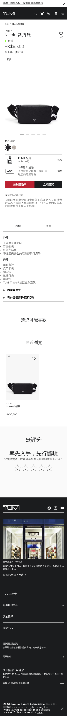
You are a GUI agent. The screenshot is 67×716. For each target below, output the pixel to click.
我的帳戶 (8, 616)
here (40, 712)
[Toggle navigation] (62, 13)
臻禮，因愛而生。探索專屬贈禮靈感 (23, 3)
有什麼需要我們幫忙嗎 (20, 297)
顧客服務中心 (10, 605)
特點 (18, 226)
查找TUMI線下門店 (13, 575)
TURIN (9, 403)
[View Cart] (55, 13)
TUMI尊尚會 (10, 594)
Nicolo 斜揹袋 (13, 406)
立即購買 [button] (48, 184)
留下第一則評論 (14, 52)
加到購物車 (19, 184)
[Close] (64, 3)
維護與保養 (14, 290)
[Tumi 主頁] (9, 13)
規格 (48, 226)
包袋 (7, 24)
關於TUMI (8, 628)
